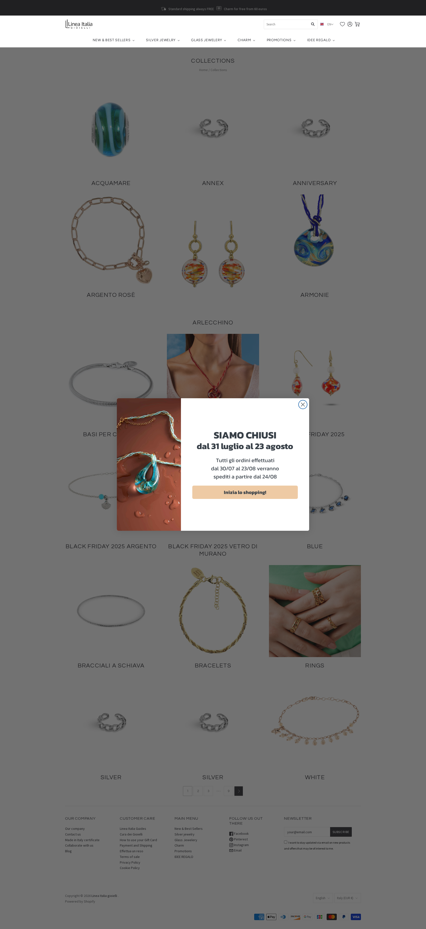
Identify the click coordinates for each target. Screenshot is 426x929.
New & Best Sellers (112, 40)
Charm (244, 40)
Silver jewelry (161, 40)
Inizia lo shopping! (245, 492)
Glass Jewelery (206, 40)
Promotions (279, 40)
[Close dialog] (303, 404)
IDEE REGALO (319, 40)
